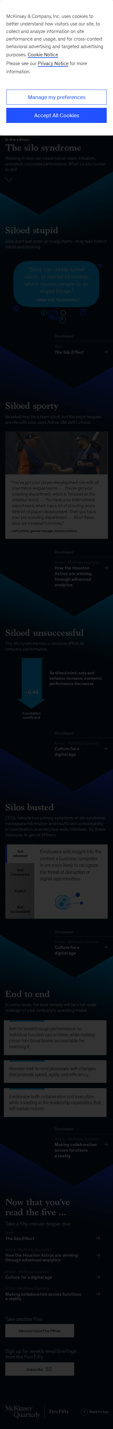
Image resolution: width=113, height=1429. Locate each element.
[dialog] (56, 68)
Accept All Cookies (56, 115)
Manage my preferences (56, 97)
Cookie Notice (43, 54)
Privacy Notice (53, 63)
